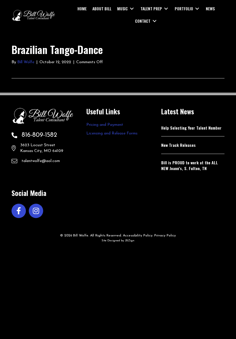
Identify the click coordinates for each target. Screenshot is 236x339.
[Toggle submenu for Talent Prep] (166, 8)
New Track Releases (178, 145)
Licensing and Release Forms (112, 133)
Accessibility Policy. (138, 235)
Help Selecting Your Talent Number (191, 128)
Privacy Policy (165, 235)
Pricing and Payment (104, 125)
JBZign (129, 240)
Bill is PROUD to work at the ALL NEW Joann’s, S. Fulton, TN (189, 165)
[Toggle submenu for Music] (131, 8)
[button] (19, 211)
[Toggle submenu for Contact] (154, 21)
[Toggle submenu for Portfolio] (197, 8)
